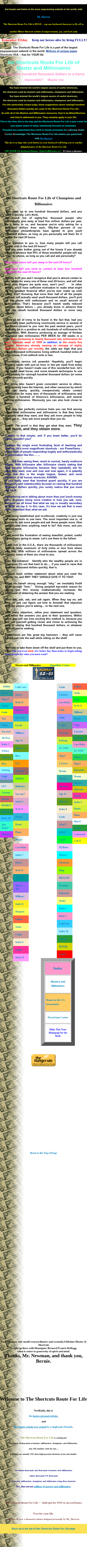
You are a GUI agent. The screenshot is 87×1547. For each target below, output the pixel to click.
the (43, 1416)
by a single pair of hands (43, 1427)
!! (18, 839)
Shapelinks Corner (60, 665)
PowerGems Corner (58, 1017)
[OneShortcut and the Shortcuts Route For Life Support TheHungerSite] (43, 1065)
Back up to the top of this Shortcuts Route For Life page (43, 1528)
